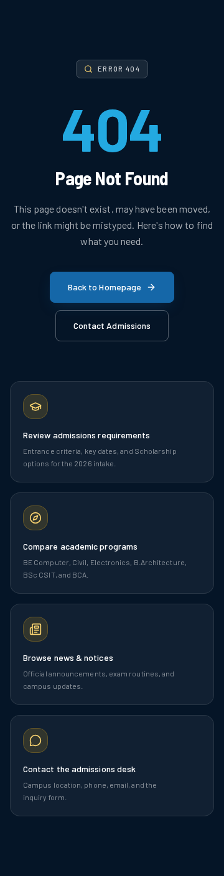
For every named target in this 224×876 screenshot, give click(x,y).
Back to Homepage (104, 287)
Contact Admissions (112, 325)
